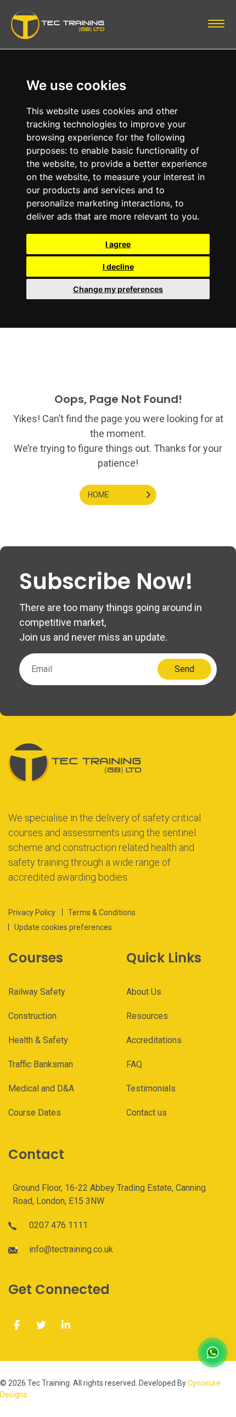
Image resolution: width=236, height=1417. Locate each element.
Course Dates (34, 1112)
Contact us (146, 1112)
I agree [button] (118, 244)
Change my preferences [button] (118, 289)
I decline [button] (118, 266)
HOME (98, 494)
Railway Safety (36, 992)
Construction (32, 1016)
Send (184, 669)
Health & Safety (38, 1040)
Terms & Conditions (102, 912)
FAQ (134, 1064)
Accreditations (154, 1040)
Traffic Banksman (40, 1064)
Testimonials (151, 1088)
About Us (143, 992)
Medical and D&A (41, 1088)
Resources (147, 1016)
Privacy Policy (31, 912)
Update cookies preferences (63, 927)
